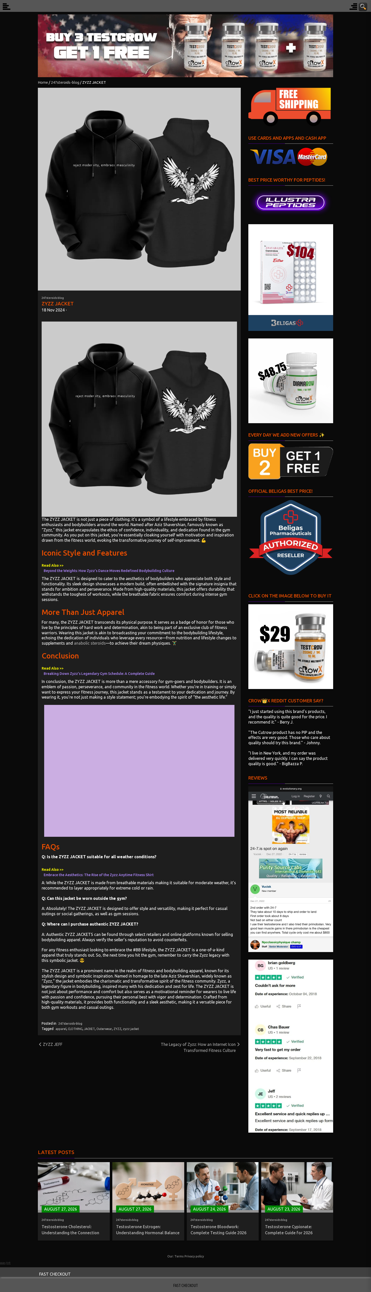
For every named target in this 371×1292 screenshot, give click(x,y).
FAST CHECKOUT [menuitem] (185, 1285)
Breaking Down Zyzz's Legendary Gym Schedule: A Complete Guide (99, 674)
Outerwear (104, 1028)
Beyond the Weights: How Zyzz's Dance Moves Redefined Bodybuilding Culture (109, 571)
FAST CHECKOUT (55, 1274)
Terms (179, 1256)
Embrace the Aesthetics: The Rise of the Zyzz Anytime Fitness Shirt (99, 875)
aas (3, 1263)
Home (43, 82)
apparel (61, 1028)
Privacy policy (194, 1256)
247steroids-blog (65, 82)
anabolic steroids (90, 643)
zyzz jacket (131, 1028)
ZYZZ (117, 1028)
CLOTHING (75, 1028)
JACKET (89, 1028)
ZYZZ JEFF (52, 1044)
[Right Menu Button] (353, 6)
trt (8, 1263)
